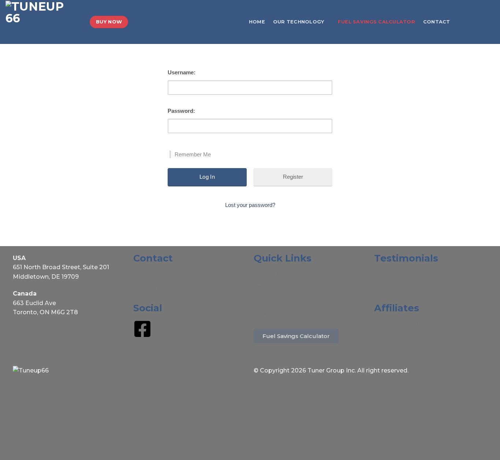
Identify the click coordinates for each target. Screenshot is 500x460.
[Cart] (491, 22)
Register (293, 177)
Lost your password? (250, 205)
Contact (436, 22)
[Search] (461, 22)
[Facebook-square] (142, 329)
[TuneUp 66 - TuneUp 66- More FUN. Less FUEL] (42, 22)
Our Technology (298, 22)
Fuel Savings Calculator (376, 22)
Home (257, 22)
